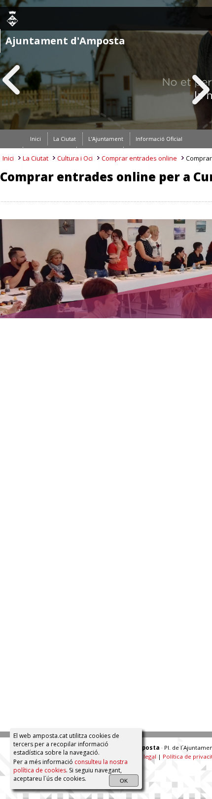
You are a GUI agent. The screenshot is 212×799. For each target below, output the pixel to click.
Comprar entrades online (139, 158)
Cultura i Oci (75, 158)
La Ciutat (35, 158)
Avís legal (143, 756)
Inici (8, 158)
